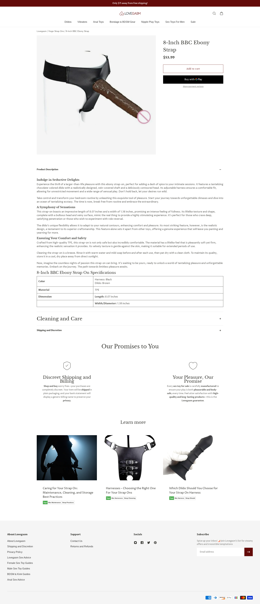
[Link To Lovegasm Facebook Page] (142, 542)
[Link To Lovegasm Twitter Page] (148, 542)
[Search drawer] (214, 13)
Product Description (47, 169)
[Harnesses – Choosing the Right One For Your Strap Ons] (130, 469)
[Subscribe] (248, 552)
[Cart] (221, 13)
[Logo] (130, 13)
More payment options (193, 86)
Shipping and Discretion (49, 330)
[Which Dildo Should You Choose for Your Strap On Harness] (193, 469)
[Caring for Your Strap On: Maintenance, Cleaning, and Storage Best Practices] (67, 472)
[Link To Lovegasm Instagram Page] (135, 542)
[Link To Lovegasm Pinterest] (155, 542)
